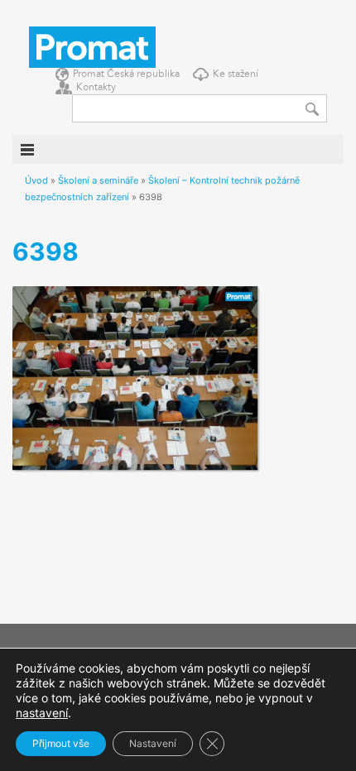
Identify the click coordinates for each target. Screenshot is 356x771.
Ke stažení (235, 74)
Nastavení (152, 743)
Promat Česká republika (126, 74)
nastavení (42, 713)
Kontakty (96, 88)
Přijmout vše (60, 743)
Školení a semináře (98, 180)
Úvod (36, 180)
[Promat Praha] (92, 45)
